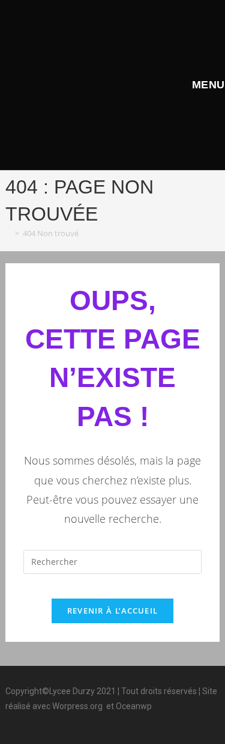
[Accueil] (8, 233)
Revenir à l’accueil (112, 610)
